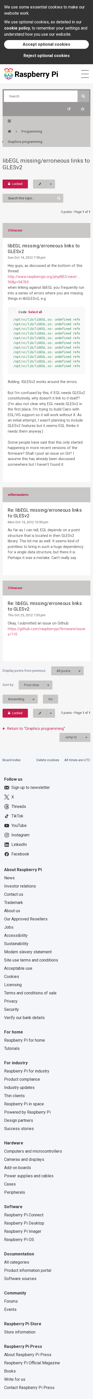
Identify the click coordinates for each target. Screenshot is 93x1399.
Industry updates (19, 1087)
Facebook (20, 854)
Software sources (20, 1278)
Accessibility (16, 935)
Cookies (11, 976)
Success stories (19, 1128)
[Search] (83, 96)
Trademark (13, 902)
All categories (16, 1262)
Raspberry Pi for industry (26, 1071)
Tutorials (12, 1048)
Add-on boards (17, 1167)
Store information (19, 1332)
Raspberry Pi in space (24, 1104)
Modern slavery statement (28, 951)
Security (11, 1009)
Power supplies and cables (28, 1175)
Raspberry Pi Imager (22, 1231)
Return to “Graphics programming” (36, 728)
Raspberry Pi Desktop (24, 1223)
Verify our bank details (24, 1017)
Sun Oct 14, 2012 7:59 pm (26, 257)
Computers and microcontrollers (33, 1151)
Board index (12, 760)
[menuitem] (82, 109)
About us (12, 910)
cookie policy (17, 28)
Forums (11, 1301)
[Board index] (9, 131)
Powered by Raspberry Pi (27, 1112)
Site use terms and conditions (31, 960)
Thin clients (14, 1095)
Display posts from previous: (36, 671)
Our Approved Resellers (26, 919)
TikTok (17, 816)
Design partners (18, 1120)
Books (10, 1371)
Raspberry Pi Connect (23, 1215)
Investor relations (20, 886)
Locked (17, 184)
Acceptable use (18, 968)
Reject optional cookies (47, 55)
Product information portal (27, 1270)
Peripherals (14, 1192)
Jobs (8, 927)
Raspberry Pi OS (19, 1239)
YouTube (19, 825)
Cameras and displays (24, 1159)
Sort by (21, 685)
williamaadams (18, 495)
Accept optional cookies (46, 44)
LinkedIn (19, 844)
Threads (18, 806)
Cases (10, 1184)
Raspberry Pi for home (24, 1040)
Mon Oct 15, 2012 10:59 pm (28, 522)
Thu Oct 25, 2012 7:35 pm (26, 615)
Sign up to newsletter (30, 787)
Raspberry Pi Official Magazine (32, 1362)
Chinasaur (15, 230)
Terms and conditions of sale (30, 993)
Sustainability (16, 943)
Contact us (13, 894)
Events (10, 1309)
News (9, 877)
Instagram (20, 835)
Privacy (11, 1001)
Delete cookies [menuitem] (47, 760)
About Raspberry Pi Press (27, 1354)
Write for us (14, 1379)
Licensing (13, 984)
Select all (35, 312)
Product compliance (22, 1079)
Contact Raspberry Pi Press (29, 1387)
